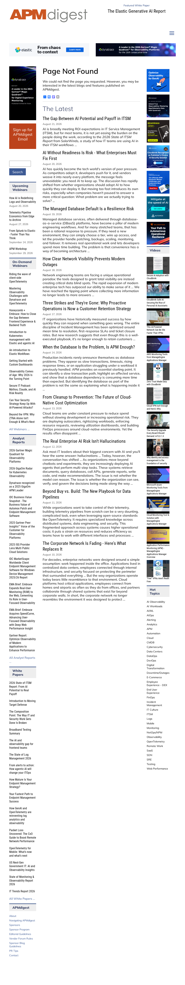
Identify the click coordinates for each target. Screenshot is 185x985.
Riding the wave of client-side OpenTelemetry (20, 277)
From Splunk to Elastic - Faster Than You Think (22, 234)
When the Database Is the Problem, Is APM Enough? (89, 347)
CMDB (150, 642)
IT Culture (152, 709)
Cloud (150, 638)
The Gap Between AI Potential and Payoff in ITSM (87, 118)
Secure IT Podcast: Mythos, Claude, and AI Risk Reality (22, 389)
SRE (149, 759)
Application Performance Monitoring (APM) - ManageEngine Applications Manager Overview (158, 551)
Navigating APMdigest (22, 920)
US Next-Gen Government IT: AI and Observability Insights (22, 866)
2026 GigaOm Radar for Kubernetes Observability (21, 472)
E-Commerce (154, 677)
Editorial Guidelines (20, 934)
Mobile (150, 723)
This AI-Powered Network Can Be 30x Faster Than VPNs (156, 330)
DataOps (152, 656)
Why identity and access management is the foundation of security (158, 460)
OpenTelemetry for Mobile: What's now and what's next (20, 852)
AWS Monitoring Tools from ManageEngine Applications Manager (157, 357)
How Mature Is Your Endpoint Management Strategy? (22, 783)
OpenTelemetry (156, 741)
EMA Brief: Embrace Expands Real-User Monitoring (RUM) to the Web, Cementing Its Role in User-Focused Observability (22, 594)
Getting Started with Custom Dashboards (21, 362)
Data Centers (154, 651)
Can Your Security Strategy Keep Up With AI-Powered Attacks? (22, 403)
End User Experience (153, 691)
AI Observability (156, 601)
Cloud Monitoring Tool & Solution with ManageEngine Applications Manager (158, 519)
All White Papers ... (22, 898)
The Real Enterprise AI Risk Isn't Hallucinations (84, 441)
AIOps (150, 615)
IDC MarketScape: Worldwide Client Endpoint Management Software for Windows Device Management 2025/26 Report (22, 568)
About (12, 916)
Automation (153, 633)
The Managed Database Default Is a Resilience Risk (88, 208)
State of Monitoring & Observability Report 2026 (21, 880)
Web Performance (157, 768)
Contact (13, 955)
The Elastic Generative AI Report (136, 11)
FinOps (151, 697)
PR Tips (13, 950)
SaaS (150, 750)
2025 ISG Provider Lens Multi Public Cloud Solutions (19, 548)
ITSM (150, 714)
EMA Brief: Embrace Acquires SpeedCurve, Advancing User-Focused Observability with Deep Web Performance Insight (22, 619)
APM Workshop (18, 249)
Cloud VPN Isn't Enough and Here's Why (157, 407)
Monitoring (153, 728)
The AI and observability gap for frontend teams (21, 744)
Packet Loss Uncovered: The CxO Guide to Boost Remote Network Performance (22, 835)
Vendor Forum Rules (21, 938)
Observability (154, 737)
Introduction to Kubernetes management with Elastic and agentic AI (22, 337)
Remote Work (155, 746)
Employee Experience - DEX (157, 683)
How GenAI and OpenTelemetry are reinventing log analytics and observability (20, 816)
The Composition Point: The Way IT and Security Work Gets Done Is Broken (22, 717)
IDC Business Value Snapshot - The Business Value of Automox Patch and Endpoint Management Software (22, 506)
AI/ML (150, 610)
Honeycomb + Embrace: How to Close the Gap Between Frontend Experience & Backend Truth (22, 318)
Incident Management (154, 703)
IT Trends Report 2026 (22, 891)
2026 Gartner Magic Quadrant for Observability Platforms (20, 456)
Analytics (152, 624)
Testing (151, 764)
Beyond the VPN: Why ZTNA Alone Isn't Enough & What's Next (22, 418)
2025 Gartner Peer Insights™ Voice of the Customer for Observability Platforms (22, 530)
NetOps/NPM (154, 732)
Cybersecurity (155, 647)
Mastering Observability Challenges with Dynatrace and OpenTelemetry (18, 296)
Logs (149, 718)
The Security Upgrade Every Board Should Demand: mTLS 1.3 (156, 433)
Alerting (151, 619)
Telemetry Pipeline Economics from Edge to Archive (21, 216)
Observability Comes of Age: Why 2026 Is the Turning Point (21, 375)
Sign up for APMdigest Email (22, 134)
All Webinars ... (19, 429)
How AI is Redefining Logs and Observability (22, 200)
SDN (149, 755)
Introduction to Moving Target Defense (22, 702)
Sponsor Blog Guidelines (17, 944)
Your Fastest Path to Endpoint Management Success (22, 797)
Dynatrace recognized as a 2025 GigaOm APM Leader (22, 486)
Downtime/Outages (158, 672)
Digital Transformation (155, 666)
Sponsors (14, 925)
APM (149, 629)
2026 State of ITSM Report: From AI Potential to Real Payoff (20, 688)
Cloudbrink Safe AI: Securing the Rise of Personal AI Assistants (157, 302)
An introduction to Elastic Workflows (19, 352)
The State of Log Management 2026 (20, 756)
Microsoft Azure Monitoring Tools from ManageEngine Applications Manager (157, 489)
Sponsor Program (19, 929)
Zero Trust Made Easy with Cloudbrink (157, 383)
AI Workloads (154, 606)
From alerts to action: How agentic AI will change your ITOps (21, 769)
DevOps (151, 660)
